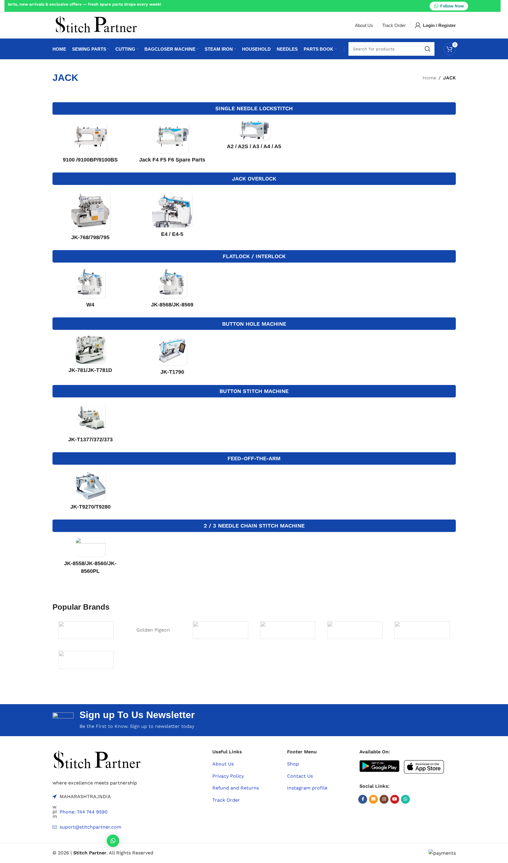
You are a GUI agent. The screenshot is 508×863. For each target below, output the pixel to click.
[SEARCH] (427, 49)
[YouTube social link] (394, 799)
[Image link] (96, 760)
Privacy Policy (228, 776)
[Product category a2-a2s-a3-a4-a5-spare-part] (254, 137)
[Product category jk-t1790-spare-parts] (172, 357)
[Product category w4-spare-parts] (90, 290)
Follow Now (452, 5)
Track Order (226, 800)
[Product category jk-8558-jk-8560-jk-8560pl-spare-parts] (90, 558)
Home (429, 78)
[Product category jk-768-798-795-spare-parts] (90, 217)
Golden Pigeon (153, 630)
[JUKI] (287, 630)
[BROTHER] (86, 630)
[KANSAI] (354, 630)
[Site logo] (96, 25)
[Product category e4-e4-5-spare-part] (172, 216)
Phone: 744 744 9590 (84, 812)
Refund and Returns (235, 788)
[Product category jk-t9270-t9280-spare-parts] (90, 492)
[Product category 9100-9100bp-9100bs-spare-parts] (90, 144)
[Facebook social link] (362, 799)
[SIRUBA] (86, 660)
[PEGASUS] (422, 630)
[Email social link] (373, 799)
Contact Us (300, 776)
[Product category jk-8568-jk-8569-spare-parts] (172, 290)
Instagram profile (307, 788)
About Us (223, 764)
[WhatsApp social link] (405, 799)
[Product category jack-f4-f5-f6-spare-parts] (172, 144)
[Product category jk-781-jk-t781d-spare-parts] (90, 356)
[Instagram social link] (384, 799)
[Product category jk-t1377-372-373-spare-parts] (90, 424)
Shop (293, 764)
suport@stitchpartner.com (90, 827)
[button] (113, 841)
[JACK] (220, 630)
